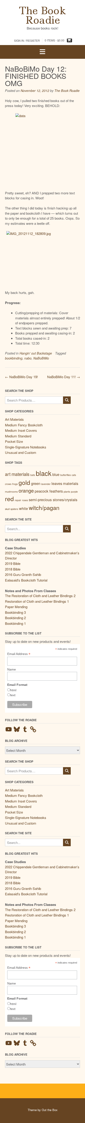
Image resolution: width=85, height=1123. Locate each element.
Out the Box (50, 1110)
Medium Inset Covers (21, 430)
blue (55, 474)
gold (24, 482)
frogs (15, 484)
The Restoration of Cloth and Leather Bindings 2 (40, 595)
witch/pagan (44, 507)
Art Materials (14, 419)
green (35, 483)
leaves (56, 483)
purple (74, 491)
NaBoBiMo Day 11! (63, 376)
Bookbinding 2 (15, 617)
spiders (14, 509)
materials (70, 483)
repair (18, 500)
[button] (42, 52)
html (13, 690)
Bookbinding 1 (15, 623)
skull (7, 509)
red (9, 498)
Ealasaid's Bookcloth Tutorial (26, 580)
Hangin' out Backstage (35, 353)
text (12, 695)
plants (67, 491)
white (23, 508)
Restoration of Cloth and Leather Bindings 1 (37, 601)
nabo (28, 358)
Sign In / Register (27, 40)
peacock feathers (49, 491)
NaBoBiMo (41, 358)
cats (74, 475)
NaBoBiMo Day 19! (21, 376)
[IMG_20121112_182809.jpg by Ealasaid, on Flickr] (42, 258)
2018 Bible (12, 569)
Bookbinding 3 (15, 612)
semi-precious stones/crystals (53, 499)
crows (8, 484)
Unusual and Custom (20, 452)
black (43, 473)
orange (26, 490)
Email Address (18, 654)
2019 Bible (12, 563)
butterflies (65, 475)
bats (32, 475)
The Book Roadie (42, 15)
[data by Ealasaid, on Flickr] (42, 149)
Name (11, 669)
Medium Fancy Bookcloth (24, 425)
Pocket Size (14, 441)
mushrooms (11, 491)
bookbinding (13, 358)
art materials (17, 474)
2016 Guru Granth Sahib (23, 574)
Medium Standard (18, 436)
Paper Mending (16, 606)
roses (25, 500)
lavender (46, 484)
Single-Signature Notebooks (25, 447)
